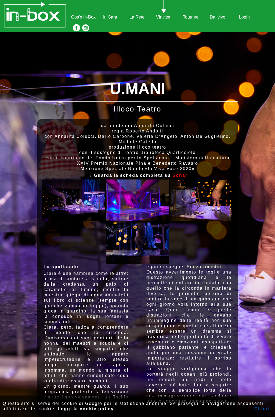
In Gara (110, 17)
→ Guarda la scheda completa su (137, 175)
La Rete (136, 17)
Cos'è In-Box (83, 17)
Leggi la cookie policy (86, 409)
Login (244, 17)
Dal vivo (217, 17)
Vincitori (164, 17)
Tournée (190, 17)
